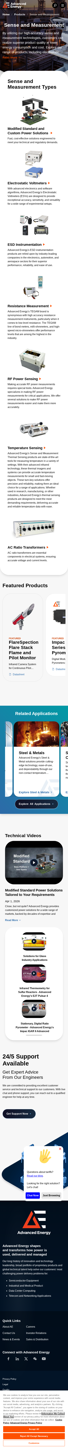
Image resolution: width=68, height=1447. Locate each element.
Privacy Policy (9, 1379)
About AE (8, 1326)
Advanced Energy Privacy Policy (26, 1423)
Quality (6, 1389)
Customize (34, 1443)
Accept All (34, 1429)
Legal (5, 1384)
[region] (34, 1418)
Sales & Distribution (37, 1339)
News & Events (11, 1339)
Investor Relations (36, 1333)
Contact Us (9, 1333)
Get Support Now (17, 1113)
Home (6, 14)
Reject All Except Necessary (34, 1436)
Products (20, 14)
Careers (30, 1326)
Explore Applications (34, 804)
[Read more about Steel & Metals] (36, 734)
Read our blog (35, 1175)
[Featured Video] (34, 862)
